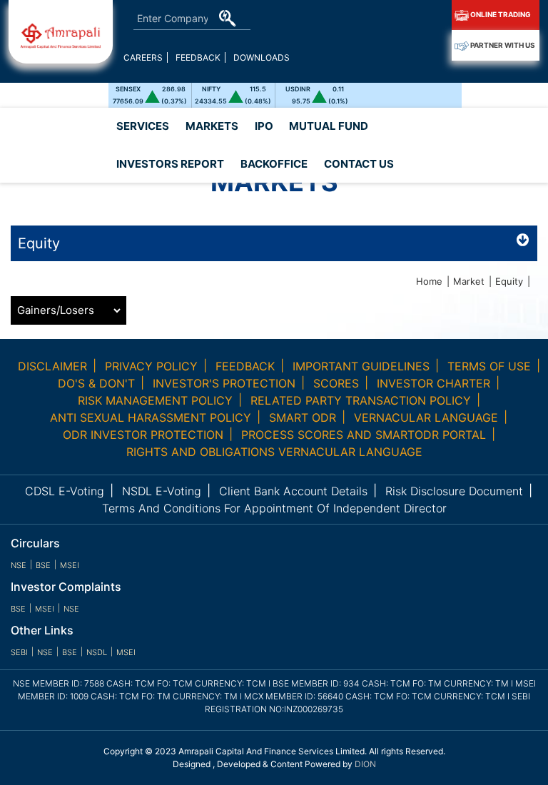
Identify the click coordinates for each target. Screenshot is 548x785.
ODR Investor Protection (143, 434)
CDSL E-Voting (64, 491)
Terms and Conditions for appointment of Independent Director (274, 508)
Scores (336, 383)
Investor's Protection (224, 383)
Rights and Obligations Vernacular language (274, 452)
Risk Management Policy (155, 400)
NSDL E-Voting (161, 491)
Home (429, 281)
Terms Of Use (489, 366)
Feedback (198, 57)
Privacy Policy (151, 366)
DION (365, 764)
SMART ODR (302, 417)
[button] (170, 164)
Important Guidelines (361, 366)
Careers (143, 57)
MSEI (69, 565)
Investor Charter (433, 383)
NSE (18, 565)
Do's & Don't (96, 383)
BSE (43, 565)
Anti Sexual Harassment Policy (150, 417)
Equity (509, 281)
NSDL (96, 652)
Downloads (261, 57)
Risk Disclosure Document (454, 491)
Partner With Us (502, 45)
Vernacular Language (426, 417)
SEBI (19, 652)
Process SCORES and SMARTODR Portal (363, 434)
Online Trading (500, 14)
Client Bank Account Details (293, 491)
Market (468, 281)
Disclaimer (52, 366)
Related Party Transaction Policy (360, 400)
